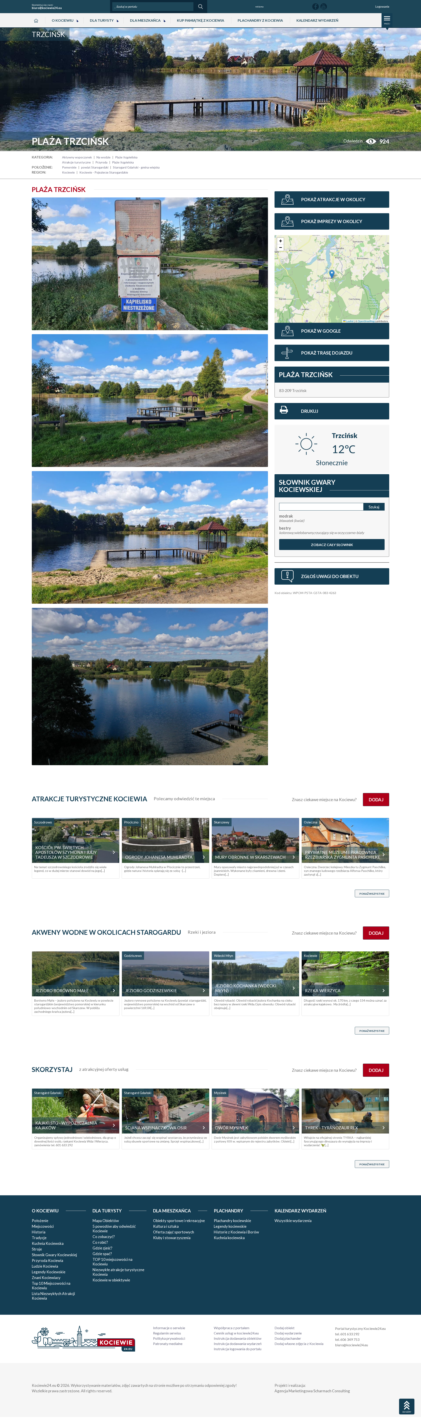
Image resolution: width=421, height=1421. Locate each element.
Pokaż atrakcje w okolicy (333, 199)
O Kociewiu (62, 20)
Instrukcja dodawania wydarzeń (238, 1343)
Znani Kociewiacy (46, 1277)
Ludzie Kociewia (45, 1266)
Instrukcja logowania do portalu (237, 1349)
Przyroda (101, 162)
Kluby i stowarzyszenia (172, 1237)
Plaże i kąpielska (123, 162)
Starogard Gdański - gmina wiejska (136, 167)
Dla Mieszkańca (145, 20)
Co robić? (100, 1242)
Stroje (37, 1249)
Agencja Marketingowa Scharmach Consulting (312, 1391)
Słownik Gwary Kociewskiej (54, 1254)
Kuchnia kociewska (229, 1237)
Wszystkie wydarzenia (293, 1220)
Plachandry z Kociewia (260, 20)
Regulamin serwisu (167, 1333)
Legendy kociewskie (230, 1226)
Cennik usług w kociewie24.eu (236, 1333)
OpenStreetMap (366, 321)
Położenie (40, 1220)
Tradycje (39, 1237)
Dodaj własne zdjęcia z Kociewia (299, 1343)
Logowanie (382, 6)
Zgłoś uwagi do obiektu (330, 576)
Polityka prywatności (169, 1338)
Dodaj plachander (288, 1338)
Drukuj (309, 411)
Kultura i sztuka (166, 1226)
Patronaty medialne (167, 1343)
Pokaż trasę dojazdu (326, 352)
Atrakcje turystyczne (76, 162)
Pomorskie (69, 167)
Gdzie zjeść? (102, 1248)
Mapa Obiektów (106, 1220)
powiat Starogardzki (94, 167)
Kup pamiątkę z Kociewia (200, 20)
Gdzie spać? (102, 1253)
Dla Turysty (102, 20)
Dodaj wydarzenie (288, 1333)
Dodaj (376, 799)
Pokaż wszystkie (372, 893)
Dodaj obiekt (284, 1328)
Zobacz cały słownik (332, 545)
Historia (38, 1232)
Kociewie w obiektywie (111, 1280)
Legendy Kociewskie (48, 1272)
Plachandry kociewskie (232, 1220)
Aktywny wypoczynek (77, 157)
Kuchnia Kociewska (48, 1243)
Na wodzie (103, 157)
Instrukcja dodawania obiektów (237, 1338)
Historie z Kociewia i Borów (236, 1232)
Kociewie (68, 172)
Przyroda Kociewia (47, 1260)
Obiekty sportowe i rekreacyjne (179, 1220)
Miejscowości (43, 1226)
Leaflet (349, 321)
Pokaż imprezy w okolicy (331, 221)
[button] (332, 274)
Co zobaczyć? (104, 1236)
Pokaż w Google (321, 331)
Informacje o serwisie (169, 1328)
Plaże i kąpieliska (126, 157)
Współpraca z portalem (231, 1328)
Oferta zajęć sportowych (173, 1232)
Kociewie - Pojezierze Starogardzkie (103, 172)
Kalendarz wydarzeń (317, 20)
